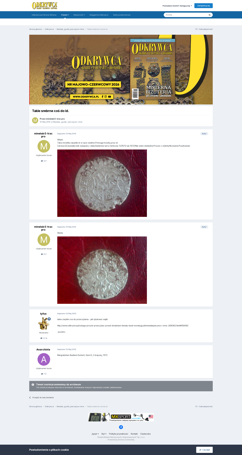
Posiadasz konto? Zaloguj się (177, 6)
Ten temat (198, 15)
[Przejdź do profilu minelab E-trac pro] (35, 120)
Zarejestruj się (203, 5)
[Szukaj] (210, 15)
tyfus (43, 313)
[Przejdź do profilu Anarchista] (44, 359)
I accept (205, 450)
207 (45, 161)
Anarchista (43, 349)
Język (94, 434)
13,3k (44, 338)
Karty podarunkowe (122, 15)
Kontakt (134, 434)
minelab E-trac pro (55, 119)
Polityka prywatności (118, 434)
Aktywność (79, 15)
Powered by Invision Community (121, 440)
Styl (103, 434)
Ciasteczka (145, 434)
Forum (64, 15)
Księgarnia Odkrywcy (99, 15)
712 (44, 374)
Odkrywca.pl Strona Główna (44, 15)
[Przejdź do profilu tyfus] (44, 323)
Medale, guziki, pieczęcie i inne (67, 122)
